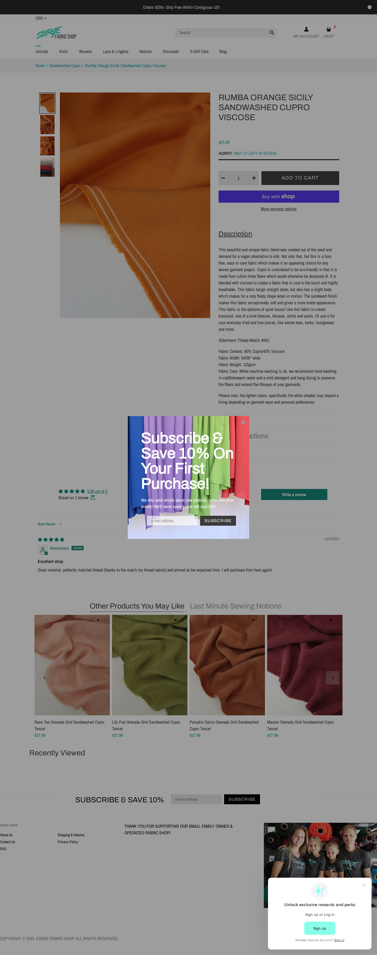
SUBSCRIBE (218, 520)
